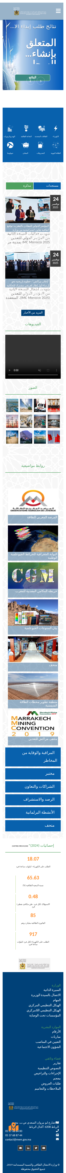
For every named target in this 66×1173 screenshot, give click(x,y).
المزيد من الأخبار (33, 312)
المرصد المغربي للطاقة (42, 517)
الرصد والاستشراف (39, 800)
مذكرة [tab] (27, 185)
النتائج (37, 69)
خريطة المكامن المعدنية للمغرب (36, 591)
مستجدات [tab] (52, 185)
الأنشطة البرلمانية (40, 813)
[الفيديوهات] (33, 328)
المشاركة (37, 86)
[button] (41, 81)
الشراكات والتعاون (40, 787)
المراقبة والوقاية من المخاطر (39, 757)
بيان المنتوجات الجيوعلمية (40, 628)
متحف (50, 826)
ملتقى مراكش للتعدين (43, 739)
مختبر (50, 774)
